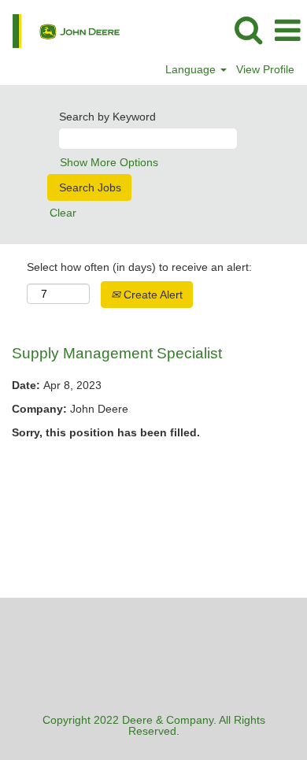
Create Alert (151, 294)
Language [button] (192, 69)
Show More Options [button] (109, 162)
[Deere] (60, 30)
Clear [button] (63, 212)
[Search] (248, 29)
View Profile (265, 69)
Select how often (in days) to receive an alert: (139, 267)
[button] (287, 30)
